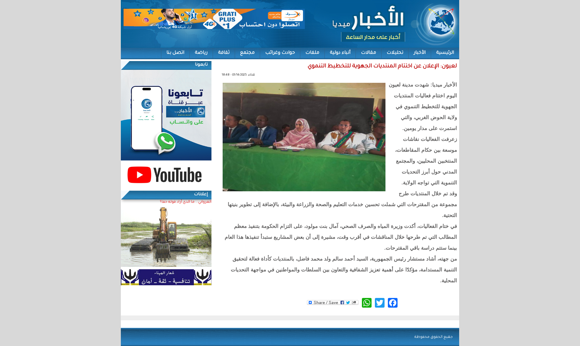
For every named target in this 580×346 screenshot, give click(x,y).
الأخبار (420, 53)
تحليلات (395, 53)
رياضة (201, 53)
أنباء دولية (340, 53)
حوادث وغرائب (280, 53)
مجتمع (247, 53)
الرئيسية (445, 53)
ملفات (312, 53)
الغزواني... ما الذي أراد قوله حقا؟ (185, 202)
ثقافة (224, 53)
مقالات (368, 53)
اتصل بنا (175, 53)
